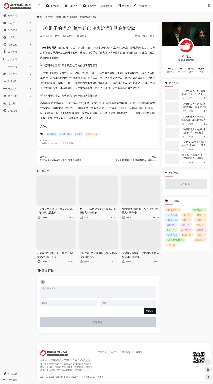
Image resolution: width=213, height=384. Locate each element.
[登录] (209, 6)
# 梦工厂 (78, 134)
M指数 (200, 220)
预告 (187, 215)
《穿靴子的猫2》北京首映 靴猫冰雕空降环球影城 (140, 255)
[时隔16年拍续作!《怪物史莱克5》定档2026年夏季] (172, 146)
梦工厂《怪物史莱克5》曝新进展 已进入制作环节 (98, 210)
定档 (186, 220)
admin (82, 35)
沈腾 (201, 230)
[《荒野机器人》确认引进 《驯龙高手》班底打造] (172, 133)
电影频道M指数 (175, 240)
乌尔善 (172, 235)
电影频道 (199, 210)
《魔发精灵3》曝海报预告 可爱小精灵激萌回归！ (98, 255)
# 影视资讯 (51, 134)
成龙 (171, 225)
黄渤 (201, 215)
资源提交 (126, 351)
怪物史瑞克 (102, 47)
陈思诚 (200, 240)
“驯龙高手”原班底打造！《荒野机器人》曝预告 (140, 210)
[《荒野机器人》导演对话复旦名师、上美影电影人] (172, 120)
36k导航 (59, 377)
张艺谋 (187, 235)
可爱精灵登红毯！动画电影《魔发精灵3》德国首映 (56, 255)
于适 (171, 245)
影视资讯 (49, 16)
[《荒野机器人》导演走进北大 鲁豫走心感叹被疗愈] (172, 107)
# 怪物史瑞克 (65, 134)
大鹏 (201, 225)
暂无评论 (48, 270)
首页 (41, 16)
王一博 (186, 230)
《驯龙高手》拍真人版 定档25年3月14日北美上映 (55, 210)
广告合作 (138, 351)
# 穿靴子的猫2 (92, 134)
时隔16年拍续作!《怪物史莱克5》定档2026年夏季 (194, 144)
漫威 (201, 235)
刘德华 (172, 220)
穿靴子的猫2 (138, 47)
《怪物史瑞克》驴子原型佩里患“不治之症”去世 (194, 92)
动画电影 (173, 210)
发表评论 (150, 311)
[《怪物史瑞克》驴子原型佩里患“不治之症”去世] (172, 94)
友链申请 (101, 351)
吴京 (171, 230)
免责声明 (113, 351)
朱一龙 (172, 215)
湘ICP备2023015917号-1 (74, 377)
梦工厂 (74, 47)
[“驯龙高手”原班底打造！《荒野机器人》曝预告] (172, 159)
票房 (186, 225)
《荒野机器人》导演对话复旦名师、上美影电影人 (194, 118)
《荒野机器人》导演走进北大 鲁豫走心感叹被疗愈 (194, 105)
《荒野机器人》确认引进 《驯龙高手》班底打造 (194, 131)
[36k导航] (54, 354)
